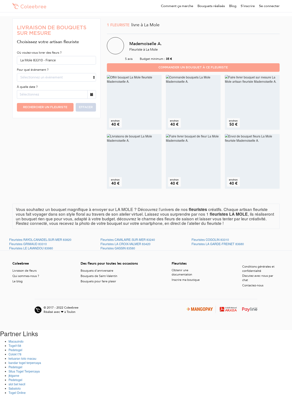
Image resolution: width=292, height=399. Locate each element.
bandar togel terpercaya (25, 363)
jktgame (14, 375)
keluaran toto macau (22, 358)
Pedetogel (15, 350)
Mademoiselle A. (145, 43)
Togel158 (15, 345)
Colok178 (15, 354)
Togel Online (17, 392)
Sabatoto (15, 388)
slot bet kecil (17, 384)
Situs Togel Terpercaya (24, 371)
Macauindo (16, 341)
